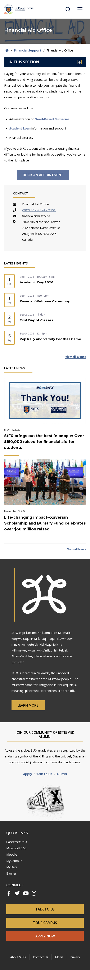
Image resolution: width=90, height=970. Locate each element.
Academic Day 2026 (36, 282)
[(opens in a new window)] (8, 893)
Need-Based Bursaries (52, 119)
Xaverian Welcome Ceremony (45, 301)
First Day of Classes (36, 320)
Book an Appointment (43, 175)
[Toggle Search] (67, 9)
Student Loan (20, 128)
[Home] (7, 50)
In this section (23, 61)
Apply (27, 774)
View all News (76, 549)
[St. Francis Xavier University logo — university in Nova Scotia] (18, 9)
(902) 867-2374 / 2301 (39, 210)
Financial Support (27, 50)
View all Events (75, 356)
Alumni (62, 774)
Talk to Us (44, 774)
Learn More (28, 705)
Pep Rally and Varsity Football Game (50, 339)
